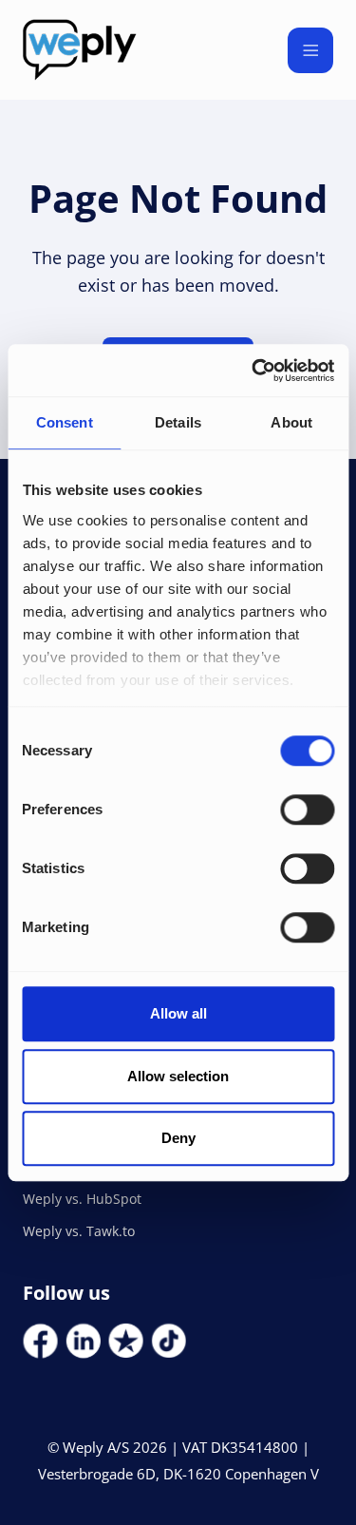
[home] (80, 50)
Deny (178, 1138)
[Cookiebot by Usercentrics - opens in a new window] (253, 370)
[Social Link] (40, 1341)
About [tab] (291, 422)
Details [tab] (178, 422)
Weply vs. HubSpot (82, 1199)
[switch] (307, 809)
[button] (310, 50)
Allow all (178, 1013)
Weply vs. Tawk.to (79, 1231)
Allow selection (178, 1076)
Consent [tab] (64, 422)
